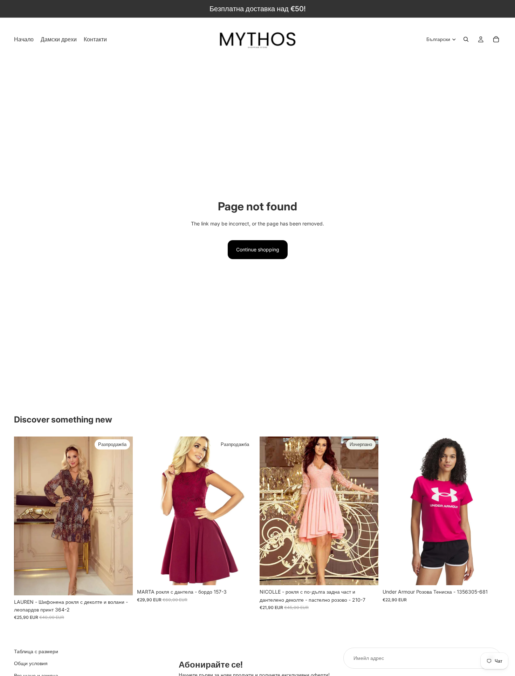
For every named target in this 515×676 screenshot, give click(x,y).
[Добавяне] (122, 584)
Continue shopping (257, 249)
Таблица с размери (36, 651)
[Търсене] (466, 39)
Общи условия (31, 663)
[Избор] (244, 574)
